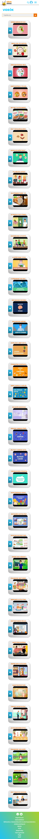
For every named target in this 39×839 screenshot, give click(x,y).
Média (19, 826)
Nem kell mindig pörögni (20, 428)
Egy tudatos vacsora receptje (22, 792)
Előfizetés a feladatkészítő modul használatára (19, 822)
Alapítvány (19, 830)
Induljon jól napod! (19, 43)
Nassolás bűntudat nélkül (21, 150)
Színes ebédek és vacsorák (20, 22)
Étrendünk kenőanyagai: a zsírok (23, 364)
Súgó (19, 835)
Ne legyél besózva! (19, 407)
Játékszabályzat (19, 824)
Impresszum (19, 818)
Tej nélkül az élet (19, 172)
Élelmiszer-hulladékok (19, 749)
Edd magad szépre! (19, 321)
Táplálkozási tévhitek (19, 471)
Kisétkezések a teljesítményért (22, 86)
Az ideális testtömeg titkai (21, 215)
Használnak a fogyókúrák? (21, 236)
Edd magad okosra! (19, 300)
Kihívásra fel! (19, 771)
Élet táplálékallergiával (20, 129)
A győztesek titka (19, 257)
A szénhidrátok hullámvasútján (23, 279)
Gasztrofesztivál (19, 685)
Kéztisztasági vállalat (19, 621)
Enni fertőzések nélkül (19, 65)
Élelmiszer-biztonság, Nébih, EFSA (23, 578)
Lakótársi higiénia (19, 642)
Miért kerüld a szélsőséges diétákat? (24, 386)
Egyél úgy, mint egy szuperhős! (22, 343)
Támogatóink (19, 833)
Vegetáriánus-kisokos (19, 493)
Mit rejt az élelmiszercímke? (21, 108)
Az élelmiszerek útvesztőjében (22, 728)
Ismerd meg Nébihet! (19, 557)
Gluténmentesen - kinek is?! (21, 193)
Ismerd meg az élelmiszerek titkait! (23, 664)
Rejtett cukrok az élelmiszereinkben (24, 450)
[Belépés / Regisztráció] (30, 2)
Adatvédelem (19, 820)
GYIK (19, 828)
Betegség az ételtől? (19, 514)
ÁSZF (19, 837)
